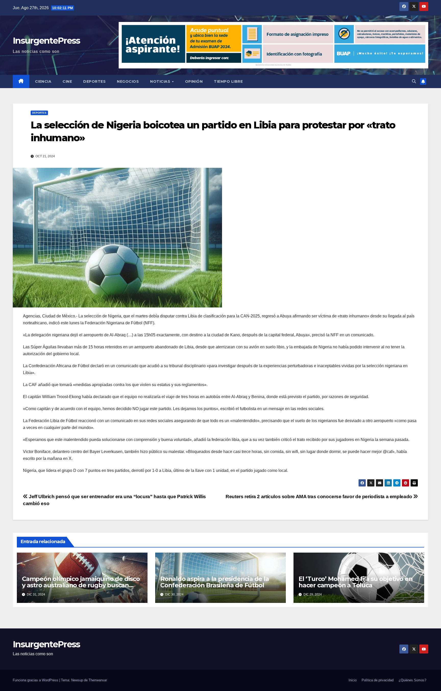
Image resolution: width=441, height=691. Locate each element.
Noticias (161, 81)
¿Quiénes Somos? (412, 680)
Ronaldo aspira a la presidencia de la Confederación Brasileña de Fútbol (214, 582)
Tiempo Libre (228, 81)
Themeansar (98, 680)
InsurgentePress (46, 40)
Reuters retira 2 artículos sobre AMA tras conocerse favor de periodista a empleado (319, 496)
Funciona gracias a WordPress (36, 680)
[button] (414, 81)
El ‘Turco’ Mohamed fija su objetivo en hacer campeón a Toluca (355, 582)
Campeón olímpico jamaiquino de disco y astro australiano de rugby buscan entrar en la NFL (81, 585)
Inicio (353, 680)
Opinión (194, 81)
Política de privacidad (378, 680)
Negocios (128, 81)
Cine (67, 81)
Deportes (94, 81)
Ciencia (43, 81)
